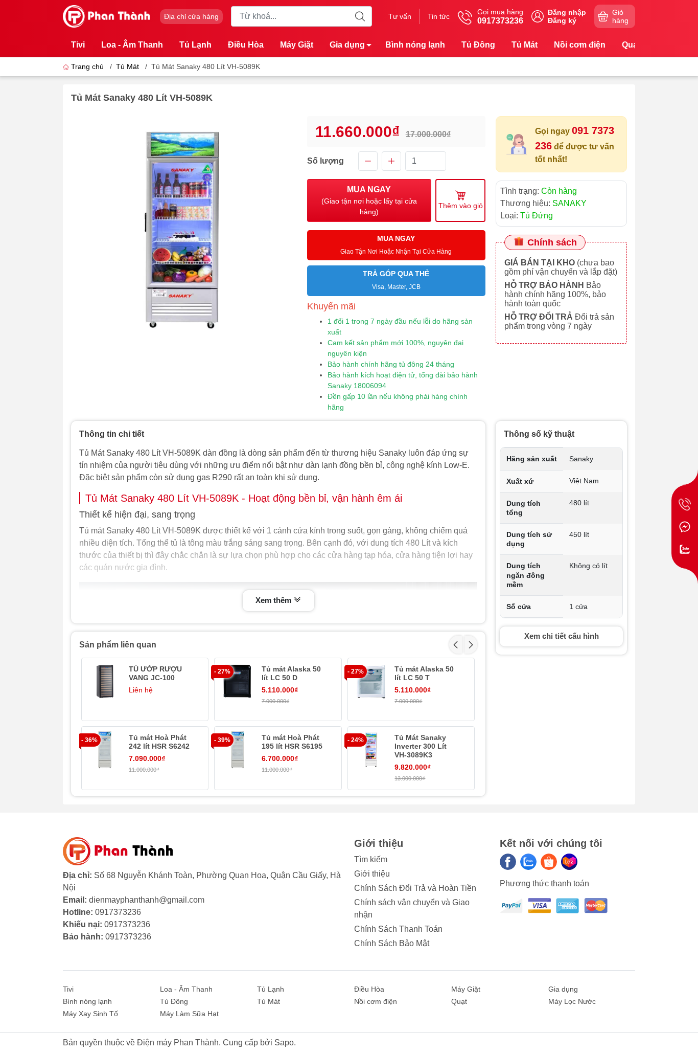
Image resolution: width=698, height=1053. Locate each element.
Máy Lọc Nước (572, 1001)
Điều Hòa (246, 44)
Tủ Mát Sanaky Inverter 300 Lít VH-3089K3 (420, 746)
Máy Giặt (296, 44)
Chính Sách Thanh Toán (398, 929)
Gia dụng (347, 44)
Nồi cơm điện (580, 44)
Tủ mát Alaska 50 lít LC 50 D (291, 673)
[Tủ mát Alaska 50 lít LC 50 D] (238, 681)
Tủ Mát (524, 44)
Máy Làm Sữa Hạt (189, 1014)
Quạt (631, 44)
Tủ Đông (478, 44)
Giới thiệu (372, 873)
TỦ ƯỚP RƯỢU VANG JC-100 (155, 673)
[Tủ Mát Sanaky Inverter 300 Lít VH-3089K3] (371, 750)
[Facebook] (508, 862)
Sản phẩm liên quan (117, 644)
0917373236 (118, 912)
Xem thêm (274, 600)
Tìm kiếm (370, 859)
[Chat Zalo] (685, 549)
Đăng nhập (567, 12)
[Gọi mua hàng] (685, 504)
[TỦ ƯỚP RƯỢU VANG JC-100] (105, 681)
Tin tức (439, 16)
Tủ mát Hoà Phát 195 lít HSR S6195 (292, 741)
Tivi (78, 44)
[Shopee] (549, 862)
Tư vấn (399, 16)
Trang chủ (87, 66)
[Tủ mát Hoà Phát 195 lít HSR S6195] (238, 750)
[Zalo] (528, 862)
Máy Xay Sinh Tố (90, 1014)
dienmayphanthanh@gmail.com (146, 899)
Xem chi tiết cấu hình (561, 636)
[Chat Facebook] (685, 527)
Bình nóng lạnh (415, 44)
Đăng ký (562, 20)
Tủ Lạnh (195, 44)
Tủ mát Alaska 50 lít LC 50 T (424, 673)
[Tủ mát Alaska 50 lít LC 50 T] (371, 681)
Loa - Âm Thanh (132, 44)
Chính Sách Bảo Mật (391, 943)
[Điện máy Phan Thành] (106, 15)
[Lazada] (569, 862)
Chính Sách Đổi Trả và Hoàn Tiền (415, 888)
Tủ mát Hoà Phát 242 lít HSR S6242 (159, 741)
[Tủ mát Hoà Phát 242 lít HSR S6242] (105, 750)
